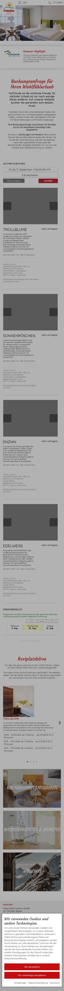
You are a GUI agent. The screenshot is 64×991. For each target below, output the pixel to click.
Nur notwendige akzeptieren (32, 975)
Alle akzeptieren (32, 967)
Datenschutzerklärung (38, 983)
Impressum (55, 983)
